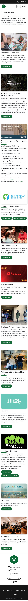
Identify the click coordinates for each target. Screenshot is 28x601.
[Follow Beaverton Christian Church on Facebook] (12, 582)
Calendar (14, 594)
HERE (21, 181)
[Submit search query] (18, 2)
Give (18, 6)
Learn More (6, 66)
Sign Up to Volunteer (10, 475)
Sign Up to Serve (19, 218)
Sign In (24, 1)
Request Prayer (8, 590)
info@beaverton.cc (15, 571)
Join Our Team (21, 590)
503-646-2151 (13, 569)
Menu (23, 6)
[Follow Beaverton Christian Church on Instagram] (14, 582)
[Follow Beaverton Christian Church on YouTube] (16, 582)
